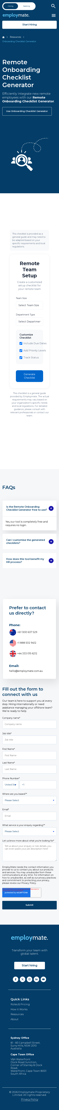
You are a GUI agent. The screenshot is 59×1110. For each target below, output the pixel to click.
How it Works (19, 1009)
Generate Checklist (29, 376)
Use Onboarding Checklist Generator (27, 111)
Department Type (25, 314)
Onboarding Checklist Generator (19, 41)
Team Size (21, 298)
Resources (15, 37)
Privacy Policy (29, 1099)
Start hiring (29, 965)
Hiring (10, 6)
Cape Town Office (22, 1054)
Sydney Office (20, 1037)
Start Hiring (29, 24)
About (14, 1019)
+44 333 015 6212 (27, 653)
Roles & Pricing (20, 1004)
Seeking (26, 6)
